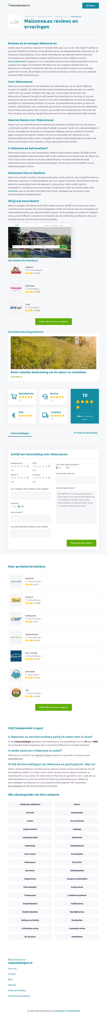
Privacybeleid (73, 1011)
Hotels (77, 804)
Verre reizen (30, 854)
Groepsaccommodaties (77, 879)
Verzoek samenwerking (19, 996)
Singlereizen (30, 879)
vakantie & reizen (42, 755)
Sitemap (12, 985)
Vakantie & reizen (45, 16)
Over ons (12, 968)
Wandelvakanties (30, 912)
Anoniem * (15, 503)
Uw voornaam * (17, 512)
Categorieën (29, 16)
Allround (30, 813)
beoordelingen (15, 786)
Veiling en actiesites (30, 920)
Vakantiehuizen (61, 16)
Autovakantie (77, 813)
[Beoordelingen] (19, 6)
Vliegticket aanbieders (30, 804)
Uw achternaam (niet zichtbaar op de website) (29, 527)
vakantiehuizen (15, 759)
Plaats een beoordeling (81, 543)
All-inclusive (30, 937)
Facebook (13, 191)
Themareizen (30, 895)
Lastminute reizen (77, 928)
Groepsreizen (77, 887)
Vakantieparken (77, 870)
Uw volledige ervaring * (65, 488)
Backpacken (77, 920)
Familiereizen (77, 904)
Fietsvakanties (30, 887)
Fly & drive (77, 862)
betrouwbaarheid (16, 61)
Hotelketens (77, 937)
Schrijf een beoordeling (86, 433)
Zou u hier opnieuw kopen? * (68, 465)
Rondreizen (77, 837)
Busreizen (30, 870)
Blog (10, 979)
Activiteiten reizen (30, 928)
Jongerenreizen (30, 829)
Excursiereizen (77, 821)
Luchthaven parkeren (77, 895)
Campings (77, 829)
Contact (12, 974)
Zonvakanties (77, 854)
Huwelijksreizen (77, 912)
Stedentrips (30, 846)
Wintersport (30, 862)
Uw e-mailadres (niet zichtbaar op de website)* (30, 489)
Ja (14, 506)
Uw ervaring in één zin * (65, 473)
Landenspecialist (30, 837)
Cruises (30, 821)
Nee (22, 506)
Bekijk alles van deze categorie (53, 321)
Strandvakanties (30, 904)
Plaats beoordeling (17, 990)
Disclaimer (60, 1011)
